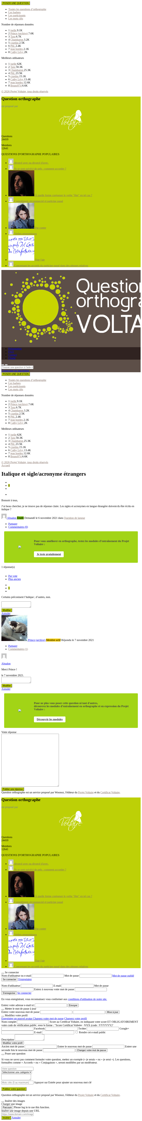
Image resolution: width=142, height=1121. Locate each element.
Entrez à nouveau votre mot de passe (54, 989)
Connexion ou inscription (15, 370)
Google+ (124, 1028)
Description (7, 1039)
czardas (14, 42)
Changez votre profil (75, 1018)
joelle (13, 30)
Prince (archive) (19, 33)
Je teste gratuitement (49, 554)
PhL (13, 45)
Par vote (12, 575)
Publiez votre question (14, 1089)
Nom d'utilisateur (11, 985)
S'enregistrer (25, 979)
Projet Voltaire (86, 792)
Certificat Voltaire (110, 792)
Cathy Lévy (17, 52)
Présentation (15, 348)
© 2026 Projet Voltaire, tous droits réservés (24, 91)
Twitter (82, 1028)
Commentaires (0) (18, 526)
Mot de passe (71, 975)
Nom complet (8, 1021)
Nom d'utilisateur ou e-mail (16, 975)
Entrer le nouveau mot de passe (74, 1046)
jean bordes (17, 49)
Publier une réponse (13, 789)
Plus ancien (14, 579)
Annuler (5, 613)
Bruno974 (16, 85)
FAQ (11, 351)
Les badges (14, 12)
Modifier (7, 610)
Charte (12, 358)
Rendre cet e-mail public (92, 1032)
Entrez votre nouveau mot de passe (20, 1011)
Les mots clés (15, 18)
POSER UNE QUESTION (16, 3)
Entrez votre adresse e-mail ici (17, 1005)
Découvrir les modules (50, 719)
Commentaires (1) (18, 649)
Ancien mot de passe (12, 1046)
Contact (12, 354)
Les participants (16, 15)
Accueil (5, 465)
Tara (13, 36)
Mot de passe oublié (123, 975)
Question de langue (74, 517)
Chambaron (17, 39)
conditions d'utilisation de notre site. (87, 999)
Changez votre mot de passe (48, 1018)
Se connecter (24, 992)
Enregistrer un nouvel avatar (17, 1018)
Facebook (39, 1028)
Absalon (6, 663)
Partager (12, 523)
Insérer (6, 1118)
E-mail (57, 985)
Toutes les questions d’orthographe (27, 9)
